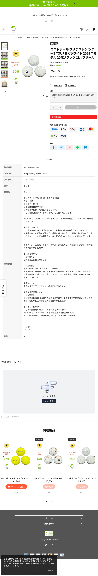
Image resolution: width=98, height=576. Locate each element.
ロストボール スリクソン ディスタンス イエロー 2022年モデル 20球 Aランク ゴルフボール (16, 478)
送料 (58, 76)
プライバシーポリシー (36, 570)
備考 (52, 91)
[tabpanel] (16, 468)
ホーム (20, 37)
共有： (52, 143)
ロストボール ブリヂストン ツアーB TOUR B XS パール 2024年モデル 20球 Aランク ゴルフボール (82, 478)
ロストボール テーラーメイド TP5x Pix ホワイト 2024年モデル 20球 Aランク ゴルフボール (49, 478)
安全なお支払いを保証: (58, 125)
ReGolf (13, 29)
